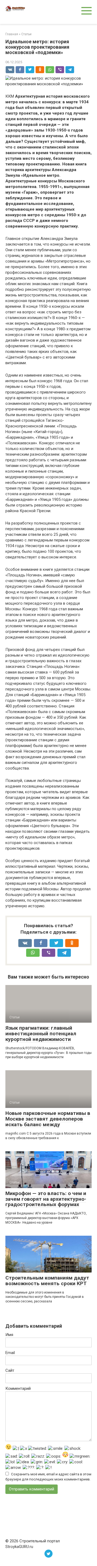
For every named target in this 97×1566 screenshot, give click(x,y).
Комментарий (18, 1388)
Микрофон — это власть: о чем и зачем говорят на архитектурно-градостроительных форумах (45, 1199)
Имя (9, 1334)
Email (10, 1352)
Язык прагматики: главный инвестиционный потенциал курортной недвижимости (40, 1033)
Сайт (9, 1370)
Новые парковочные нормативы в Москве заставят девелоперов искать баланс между (47, 1119)
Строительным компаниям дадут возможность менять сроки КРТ (47, 1281)
